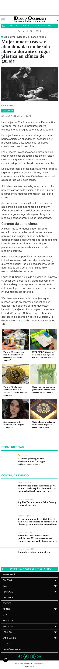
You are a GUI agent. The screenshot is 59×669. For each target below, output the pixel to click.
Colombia (8, 597)
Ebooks (7, 603)
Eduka (6, 643)
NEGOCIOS (8, 620)
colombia (8, 110)
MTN (5, 615)
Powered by (29, 666)
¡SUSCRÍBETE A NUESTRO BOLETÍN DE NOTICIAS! (31, 26)
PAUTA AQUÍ (9, 574)
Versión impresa (12, 649)
